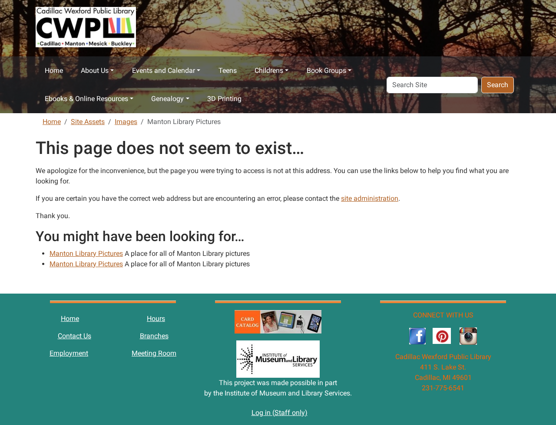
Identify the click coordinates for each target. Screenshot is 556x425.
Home (54, 70)
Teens (227, 70)
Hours (156, 318)
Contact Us (74, 336)
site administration (369, 198)
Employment (69, 353)
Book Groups (326, 70)
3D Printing (224, 99)
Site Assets (88, 122)
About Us (95, 70)
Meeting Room (154, 353)
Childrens (269, 70)
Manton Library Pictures (86, 253)
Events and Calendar (163, 70)
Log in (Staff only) (280, 413)
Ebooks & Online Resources (86, 99)
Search (497, 85)
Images (126, 122)
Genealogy (167, 99)
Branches (154, 336)
